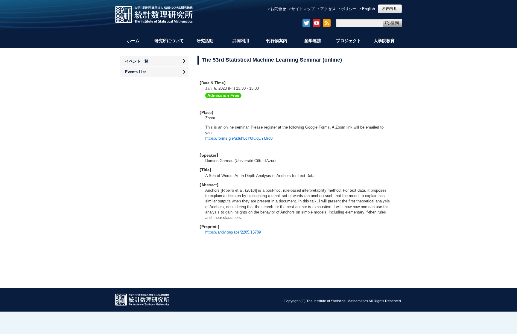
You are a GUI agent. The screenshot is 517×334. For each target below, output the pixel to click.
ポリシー (349, 9)
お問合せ (278, 9)
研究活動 (205, 40)
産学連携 (312, 40)
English (368, 9)
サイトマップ (303, 9)
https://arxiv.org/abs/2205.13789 (233, 232)
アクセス (328, 9)
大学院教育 (384, 40)
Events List (135, 72)
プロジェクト (348, 40)
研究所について (169, 40)
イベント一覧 (136, 61)
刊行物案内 (276, 40)
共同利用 (240, 40)
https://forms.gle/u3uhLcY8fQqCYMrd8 (239, 138)
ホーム (133, 40)
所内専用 (390, 8)
